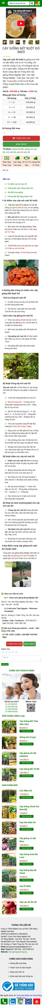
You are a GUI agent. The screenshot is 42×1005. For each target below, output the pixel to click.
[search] (32, 3)
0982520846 (13, 709)
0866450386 (13, 712)
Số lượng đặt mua (11, 128)
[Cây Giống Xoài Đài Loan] (9, 860)
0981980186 (13, 707)
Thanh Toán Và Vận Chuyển (20, 968)
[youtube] (37, 1001)
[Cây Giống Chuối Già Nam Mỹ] (9, 812)
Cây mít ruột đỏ (15, 205)
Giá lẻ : (6, 91)
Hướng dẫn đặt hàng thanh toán (20, 196)
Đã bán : (24, 91)
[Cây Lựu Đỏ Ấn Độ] (9, 907)
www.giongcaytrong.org (18, 952)
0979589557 (13, 704)
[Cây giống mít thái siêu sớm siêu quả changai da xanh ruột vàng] (9, 726)
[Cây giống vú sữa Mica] (9, 844)
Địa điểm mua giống (15, 192)
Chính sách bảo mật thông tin (21, 976)
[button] (37, 23)
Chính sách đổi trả (17, 972)
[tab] (5, 170)
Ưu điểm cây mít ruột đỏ (17, 184)
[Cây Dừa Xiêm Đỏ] (9, 828)
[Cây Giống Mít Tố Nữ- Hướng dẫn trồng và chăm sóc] (9, 774)
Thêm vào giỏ (26, 731)
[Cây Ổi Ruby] (9, 891)
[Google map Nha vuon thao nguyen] (20, 1001)
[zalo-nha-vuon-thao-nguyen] (31, 707)
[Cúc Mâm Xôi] (9, 796)
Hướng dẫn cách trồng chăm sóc (20, 188)
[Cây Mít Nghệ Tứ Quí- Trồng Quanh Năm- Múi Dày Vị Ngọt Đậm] (9, 742)
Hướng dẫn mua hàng (18, 963)
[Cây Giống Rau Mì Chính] (9, 876)
